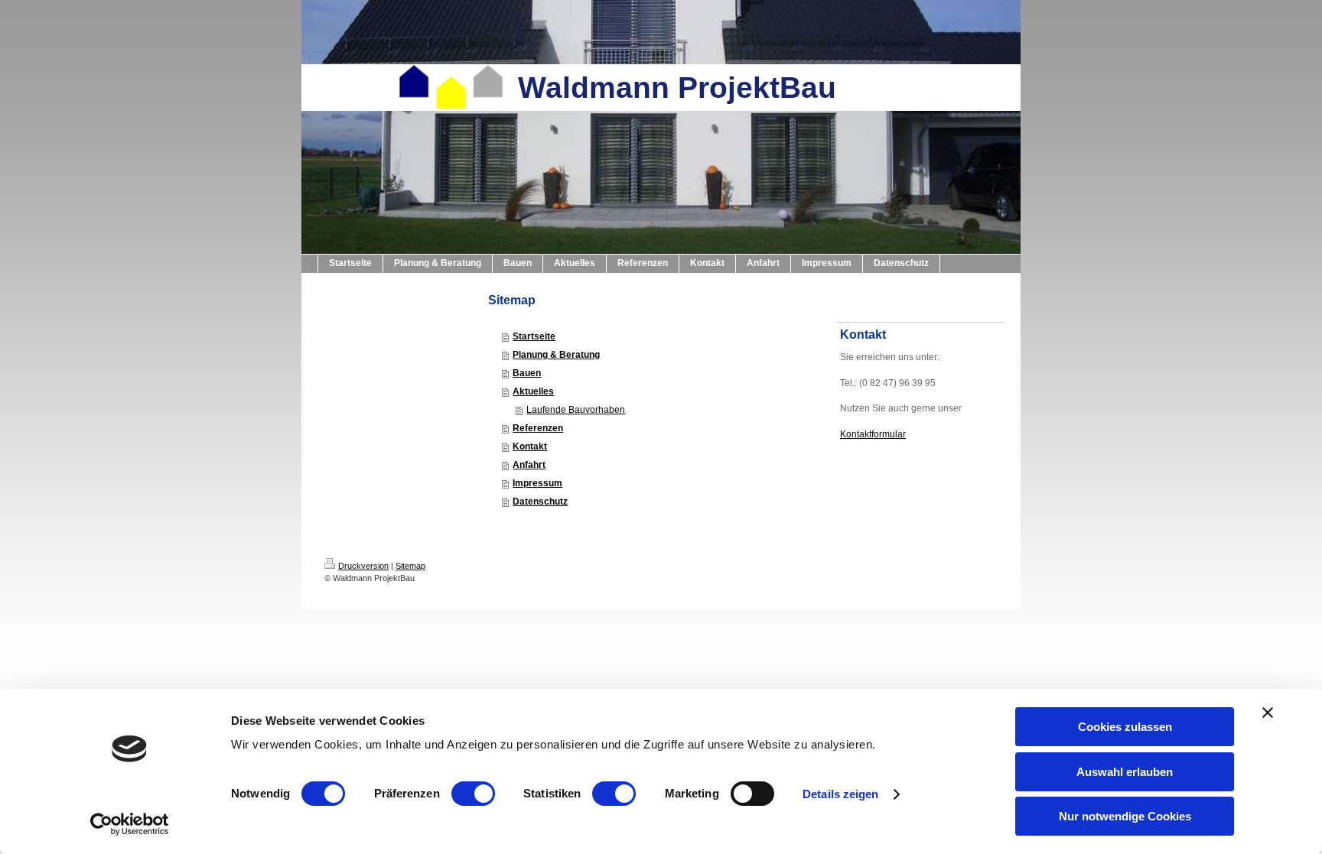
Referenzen (538, 428)
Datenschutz (540, 501)
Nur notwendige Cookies (1125, 816)
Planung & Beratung (556, 354)
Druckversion (363, 565)
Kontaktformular (873, 434)
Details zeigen (840, 793)
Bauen (527, 373)
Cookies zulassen (1125, 726)
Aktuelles (533, 391)
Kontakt (530, 446)
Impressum (537, 483)
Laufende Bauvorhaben (575, 409)
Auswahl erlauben (1124, 771)
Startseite (534, 336)
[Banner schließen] (1267, 712)
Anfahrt (529, 464)
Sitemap (410, 565)
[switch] (473, 793)
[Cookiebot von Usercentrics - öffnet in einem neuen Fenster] (130, 824)
